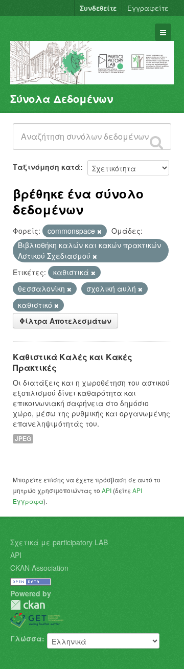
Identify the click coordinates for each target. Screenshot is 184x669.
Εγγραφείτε (148, 8)
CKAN (27, 604)
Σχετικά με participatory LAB (59, 542)
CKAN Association (39, 568)
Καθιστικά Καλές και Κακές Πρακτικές (72, 362)
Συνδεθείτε (98, 8)
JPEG (23, 438)
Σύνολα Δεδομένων (61, 98)
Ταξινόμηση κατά (46, 167)
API (106, 490)
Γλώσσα (26, 638)
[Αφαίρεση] (99, 231)
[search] (156, 142)
